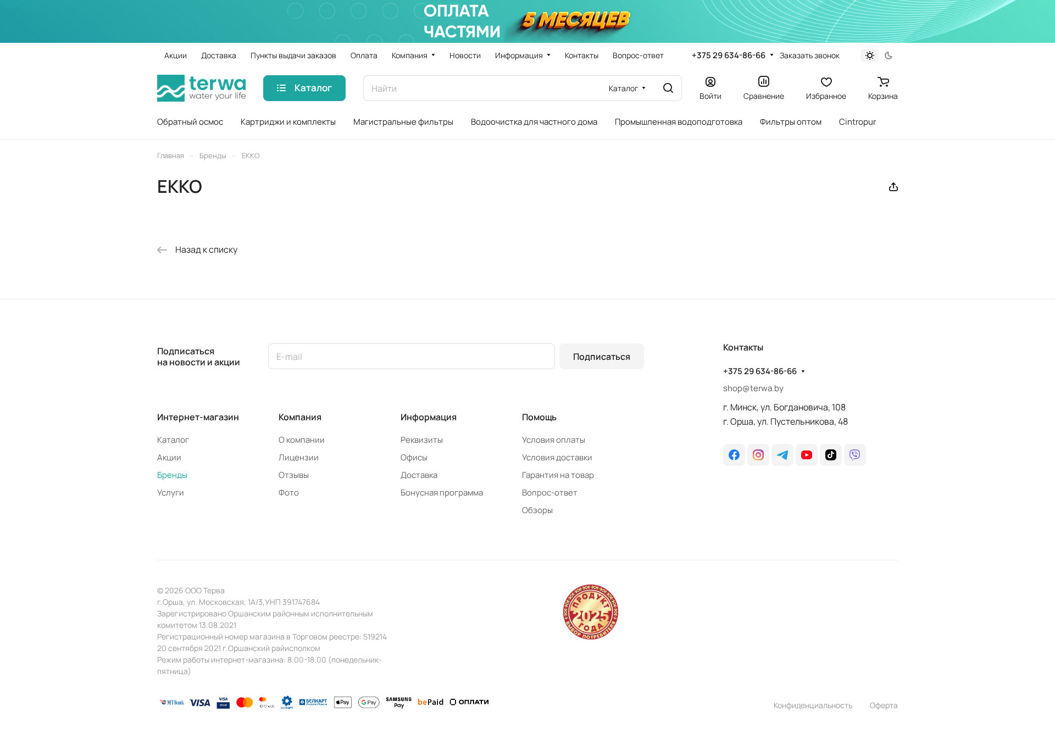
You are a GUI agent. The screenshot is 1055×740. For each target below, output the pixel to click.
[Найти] (668, 88)
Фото (289, 492)
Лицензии (299, 457)
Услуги (170, 492)
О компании (302, 440)
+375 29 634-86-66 (728, 55)
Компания (300, 417)
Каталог (173, 440)
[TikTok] (831, 455)
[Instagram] (758, 455)
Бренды (172, 475)
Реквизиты (422, 440)
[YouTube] (807, 455)
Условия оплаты (553, 440)
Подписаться (601, 356)
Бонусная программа (442, 492)
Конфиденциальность (813, 705)
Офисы (414, 457)
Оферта (884, 705)
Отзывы (294, 475)
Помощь (539, 417)
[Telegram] (782, 455)
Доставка (419, 475)
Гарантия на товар (558, 475)
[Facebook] (734, 455)
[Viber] (855, 455)
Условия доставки (557, 457)
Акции (169, 457)
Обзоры (537, 510)
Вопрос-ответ (550, 492)
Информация (429, 417)
